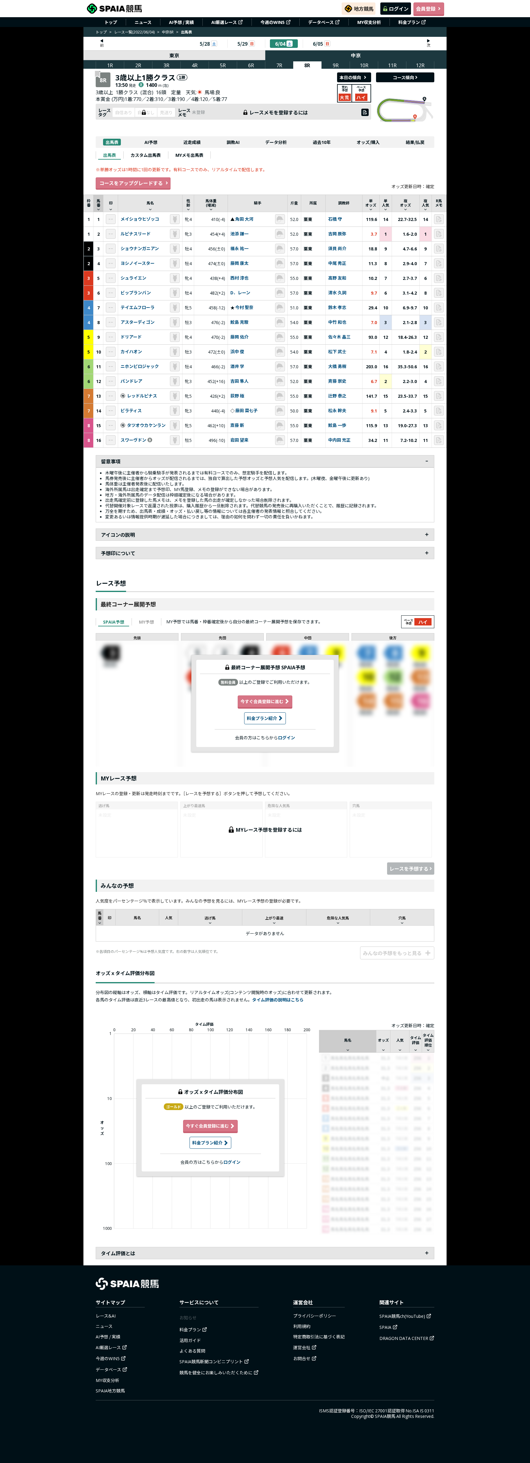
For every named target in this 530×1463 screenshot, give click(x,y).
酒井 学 (237, 366)
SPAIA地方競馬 (110, 1390)
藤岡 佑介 (239, 337)
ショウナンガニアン (140, 248)
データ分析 (276, 142)
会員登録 (426, 8)
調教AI (233, 142)
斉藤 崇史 (337, 381)
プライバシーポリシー (314, 1316)
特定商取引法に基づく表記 (319, 1336)
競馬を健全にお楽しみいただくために (215, 1372)
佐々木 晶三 (339, 337)
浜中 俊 (237, 351)
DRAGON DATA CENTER (403, 1338)
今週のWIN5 (272, 22)
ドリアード (131, 337)
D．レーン (240, 293)
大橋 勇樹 (337, 366)
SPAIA (385, 1327)
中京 (356, 55)
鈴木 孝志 (337, 307)
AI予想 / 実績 (181, 22)
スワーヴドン (133, 440)
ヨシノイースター (138, 263)
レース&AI (106, 1316)
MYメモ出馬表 (189, 155)
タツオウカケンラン (146, 425)
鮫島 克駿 (239, 322)
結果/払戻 (415, 142)
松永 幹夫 (337, 410)
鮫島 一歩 (337, 425)
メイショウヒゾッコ (140, 219)
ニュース (143, 22)
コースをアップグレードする (131, 183)
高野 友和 (337, 278)
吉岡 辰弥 (337, 234)
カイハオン (131, 351)
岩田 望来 (239, 440)
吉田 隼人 (239, 381)
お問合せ (301, 1358)
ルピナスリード (136, 234)
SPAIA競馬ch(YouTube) (402, 1316)
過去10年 (322, 142)
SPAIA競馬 (385, 1416)
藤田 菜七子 (246, 410)
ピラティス (131, 410)
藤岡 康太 (239, 263)
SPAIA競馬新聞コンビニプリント (211, 1361)
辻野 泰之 (337, 396)
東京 (174, 55)
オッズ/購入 (368, 142)
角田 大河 (244, 219)
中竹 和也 (337, 322)
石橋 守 (335, 219)
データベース (321, 22)
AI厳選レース (224, 22)
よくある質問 (192, 1351)
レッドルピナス (142, 396)
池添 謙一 (239, 234)
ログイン (399, 8)
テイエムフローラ (138, 307)
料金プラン (409, 22)
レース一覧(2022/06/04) (134, 31)
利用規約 (301, 1326)
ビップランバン (136, 293)
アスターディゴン (138, 322)
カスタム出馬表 (146, 155)
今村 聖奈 (244, 307)
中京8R (168, 31)
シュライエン (133, 278)
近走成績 (192, 142)
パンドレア (131, 381)
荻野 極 (237, 396)
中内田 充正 (339, 440)
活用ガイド (190, 1340)
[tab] (109, 155)
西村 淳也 (239, 278)
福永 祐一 (239, 248)
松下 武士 (337, 351)
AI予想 (150, 142)
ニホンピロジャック (140, 366)
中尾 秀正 (337, 263)
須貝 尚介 (337, 248)
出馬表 (112, 142)
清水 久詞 (337, 293)
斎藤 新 (237, 425)
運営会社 (301, 1347)
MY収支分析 (369, 22)
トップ (110, 22)
